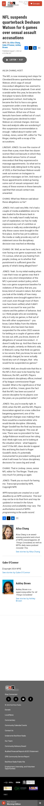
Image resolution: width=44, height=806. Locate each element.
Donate (36, 4)
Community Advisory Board (15, 746)
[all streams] (41, 803)
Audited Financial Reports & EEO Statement (21, 751)
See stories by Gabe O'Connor (16, 572)
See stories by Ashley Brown (25, 599)
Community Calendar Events (16, 725)
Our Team (9, 741)
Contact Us (9, 731)
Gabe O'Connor (8, 45)
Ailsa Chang (15, 42)
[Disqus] (22, 648)
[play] (3, 803)
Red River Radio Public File (15, 762)
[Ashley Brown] (7, 587)
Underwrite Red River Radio (15, 736)
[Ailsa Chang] (7, 532)
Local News (9, 715)
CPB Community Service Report (17, 757)
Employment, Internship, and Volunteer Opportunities (20, 768)
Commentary (10, 720)
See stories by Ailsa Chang (28, 551)
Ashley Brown (23, 583)
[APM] (8, 782)
